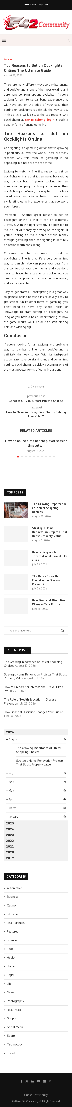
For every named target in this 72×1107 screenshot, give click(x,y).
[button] (7, 448)
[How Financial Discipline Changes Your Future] (16, 606)
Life (9, 983)
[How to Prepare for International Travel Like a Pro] (16, 558)
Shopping (13, 1018)
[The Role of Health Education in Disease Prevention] (16, 582)
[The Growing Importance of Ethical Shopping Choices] (16, 510)
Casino (11, 905)
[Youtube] (38, 1081)
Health (11, 957)
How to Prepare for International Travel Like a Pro (49, 556)
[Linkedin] (32, 1081)
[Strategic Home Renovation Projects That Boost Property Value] (16, 534)
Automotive (14, 888)
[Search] (68, 40)
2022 (10, 840)
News (10, 992)
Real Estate (14, 1009)
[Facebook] (21, 1081)
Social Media (15, 1027)
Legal (10, 975)
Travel (11, 1053)
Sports (11, 1035)
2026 (10, 732)
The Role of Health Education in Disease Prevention (46, 580)
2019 (10, 858)
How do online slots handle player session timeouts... (36, 443)
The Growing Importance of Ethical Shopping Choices (49, 508)
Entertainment (16, 922)
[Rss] (50, 1081)
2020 (10, 852)
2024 (10, 829)
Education (13, 914)
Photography (15, 1001)
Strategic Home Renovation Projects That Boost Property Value (49, 532)
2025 (10, 823)
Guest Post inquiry (36, 4)
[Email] (44, 1081)
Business (12, 896)
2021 (10, 846)
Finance (12, 940)
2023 (10, 835)
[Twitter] (26, 1081)
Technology (15, 1044)
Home (11, 966)
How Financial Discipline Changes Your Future (48, 602)
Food (10, 948)
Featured (12, 931)
